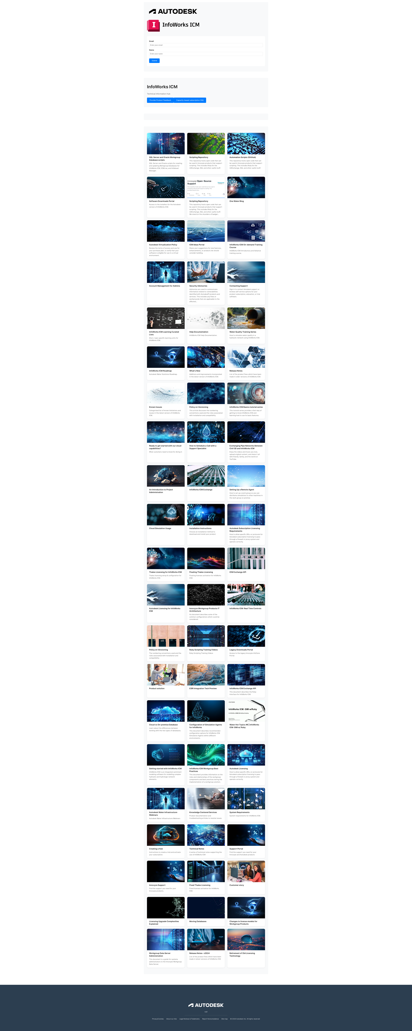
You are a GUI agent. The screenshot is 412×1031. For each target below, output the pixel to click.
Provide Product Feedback (160, 100)
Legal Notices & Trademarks (189, 1019)
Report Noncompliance (210, 1019)
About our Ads (171, 1019)
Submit (154, 61)
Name (151, 50)
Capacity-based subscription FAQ (190, 100)
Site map (224, 1019)
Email (151, 41)
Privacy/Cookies (158, 1019)
